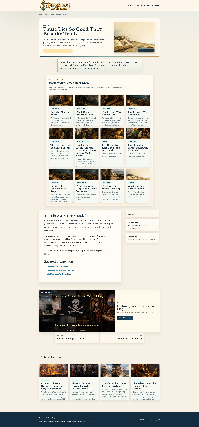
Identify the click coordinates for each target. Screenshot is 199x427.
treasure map (75, 223)
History (131, 5)
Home (41, 14)
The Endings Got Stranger (57, 266)
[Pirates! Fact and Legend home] (54, 5)
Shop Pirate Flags (125, 318)
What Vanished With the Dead (59, 274)
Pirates (140, 5)
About (157, 5)
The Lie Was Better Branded (137, 225)
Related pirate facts (134, 228)
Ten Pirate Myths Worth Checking (60, 270)
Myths (148, 5)
